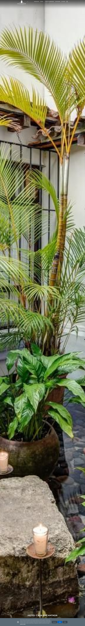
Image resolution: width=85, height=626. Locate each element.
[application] (42, 622)
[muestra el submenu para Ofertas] (44, 1)
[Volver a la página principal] (21, 2)
